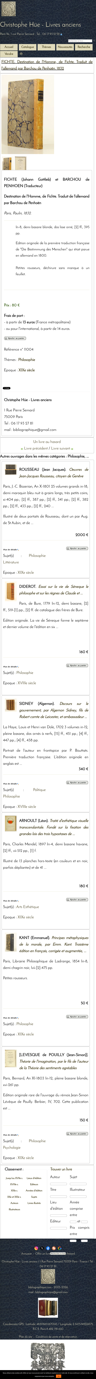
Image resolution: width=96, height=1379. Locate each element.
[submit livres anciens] (94, 40)
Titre (53, 1190)
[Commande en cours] (27, 54)
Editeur (55, 1221)
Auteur (55, 1177)
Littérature (11, 562)
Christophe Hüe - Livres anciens (40, 25)
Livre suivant (61, 448)
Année (74, 1202)
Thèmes (10, 360)
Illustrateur (77, 1190)
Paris (7, 213)
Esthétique (31, 907)
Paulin (17, 213)
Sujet (73, 1177)
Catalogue (27, 47)
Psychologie (11, 1148)
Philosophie (26, 360)
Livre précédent (36, 448)
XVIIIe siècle (27, 683)
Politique (39, 790)
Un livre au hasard (47, 442)
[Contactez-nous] (61, 34)
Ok (58, 1376)
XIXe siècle (27, 370)
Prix (72, 1228)
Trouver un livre (61, 1169)
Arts (19, 907)
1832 (27, 213)
